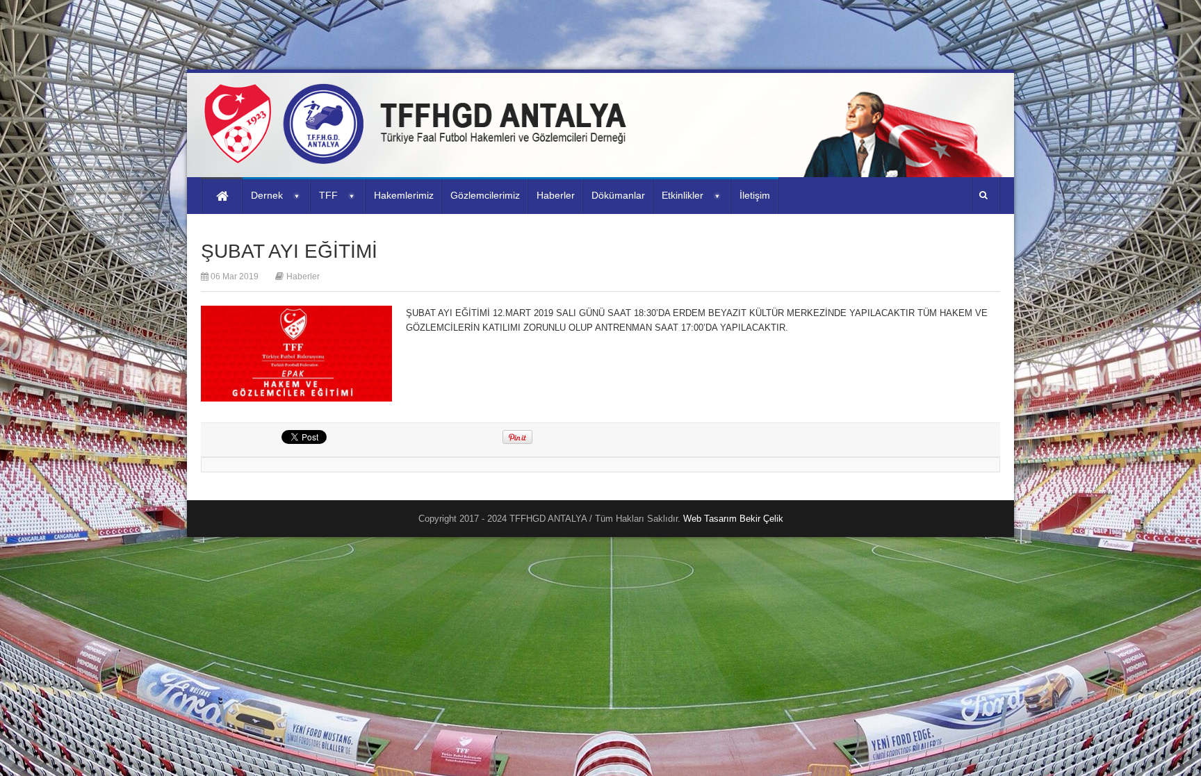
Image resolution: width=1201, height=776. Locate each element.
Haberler (303, 276)
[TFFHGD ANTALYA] (420, 155)
